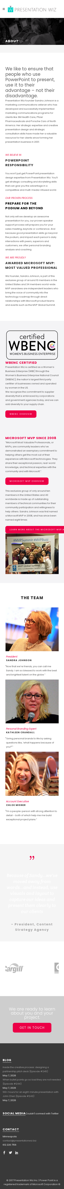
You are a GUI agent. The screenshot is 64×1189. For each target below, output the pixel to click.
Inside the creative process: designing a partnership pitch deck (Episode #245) (26, 1069)
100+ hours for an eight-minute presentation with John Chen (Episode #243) (30, 1094)
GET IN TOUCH (32, 1028)
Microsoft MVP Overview (27, 481)
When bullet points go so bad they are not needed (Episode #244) (32, 1081)
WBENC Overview (21, 414)
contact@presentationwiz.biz (19, 1140)
